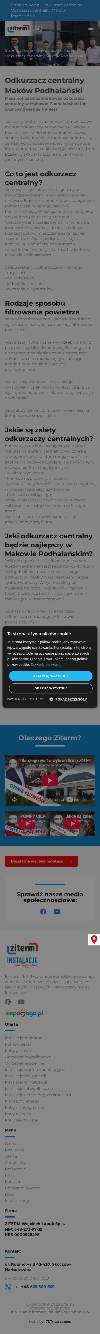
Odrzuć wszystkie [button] (50, 688)
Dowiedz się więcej (46, 664)
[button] (68, 699)
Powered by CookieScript (25, 699)
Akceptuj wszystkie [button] (50, 676)
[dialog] (50, 667)
